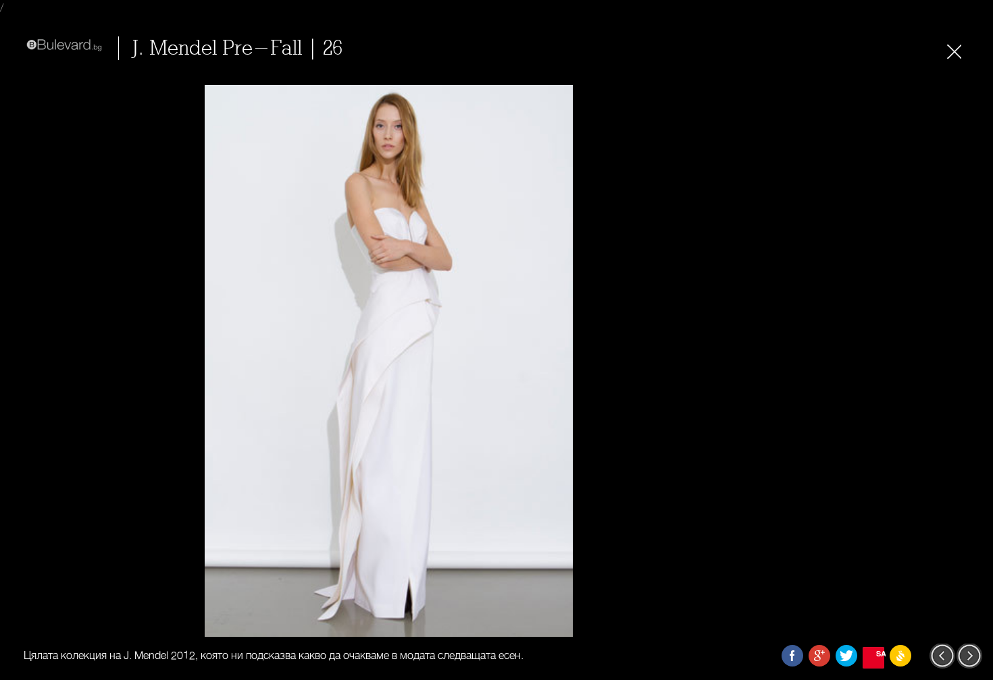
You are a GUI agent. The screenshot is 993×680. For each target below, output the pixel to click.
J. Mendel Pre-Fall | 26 (237, 48)
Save (880, 653)
